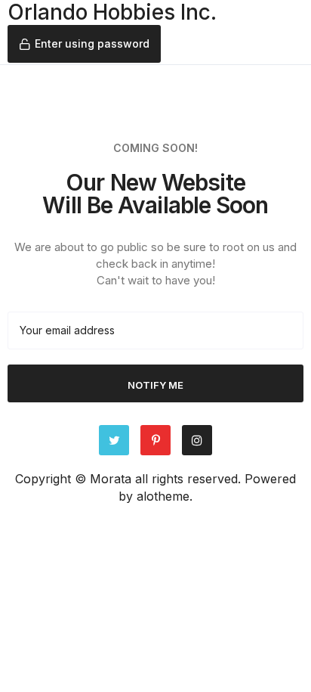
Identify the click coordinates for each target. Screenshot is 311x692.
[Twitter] (114, 440)
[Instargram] (197, 440)
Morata (110, 478)
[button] (84, 44)
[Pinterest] (155, 440)
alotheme (163, 496)
